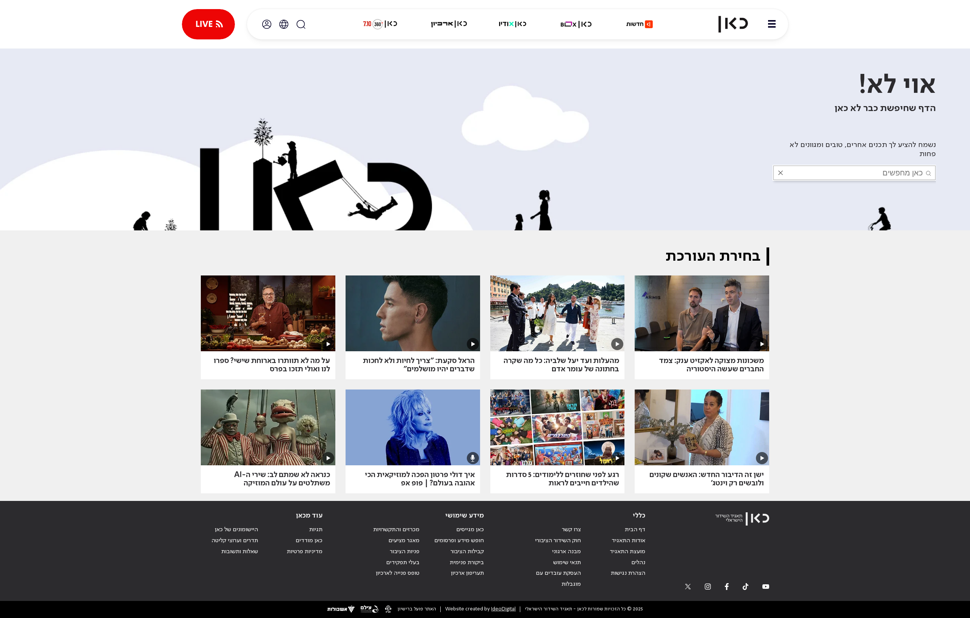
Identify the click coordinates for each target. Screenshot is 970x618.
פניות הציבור (404, 552)
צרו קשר (571, 530)
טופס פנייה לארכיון (397, 573)
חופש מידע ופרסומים (459, 541)
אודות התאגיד (628, 541)
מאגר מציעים (403, 541)
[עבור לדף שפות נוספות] (283, 24)
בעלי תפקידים (402, 563)
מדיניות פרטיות (304, 552)
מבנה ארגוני (566, 552)
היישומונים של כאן (236, 530)
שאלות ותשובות (239, 552)
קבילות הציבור (467, 552)
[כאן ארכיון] (449, 24)
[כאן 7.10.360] (380, 24)
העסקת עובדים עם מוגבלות (558, 578)
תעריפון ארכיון (467, 573)
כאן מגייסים (470, 530)
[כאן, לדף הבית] (726, 24)
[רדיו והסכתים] (512, 24)
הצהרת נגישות (628, 573)
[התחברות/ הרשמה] (266, 24)
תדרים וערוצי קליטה (234, 541)
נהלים (638, 563)
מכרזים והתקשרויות (396, 530)
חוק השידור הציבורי (558, 541)
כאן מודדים (309, 541)
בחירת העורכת (712, 256)
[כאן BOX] (576, 24)
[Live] (208, 24)
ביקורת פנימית (467, 563)
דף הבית (635, 530)
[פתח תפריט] (772, 24)
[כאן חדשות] (639, 24)
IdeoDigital (503, 609)
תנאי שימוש (567, 563)
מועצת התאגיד (627, 552)
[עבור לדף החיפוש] (300, 24)
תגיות (315, 530)
